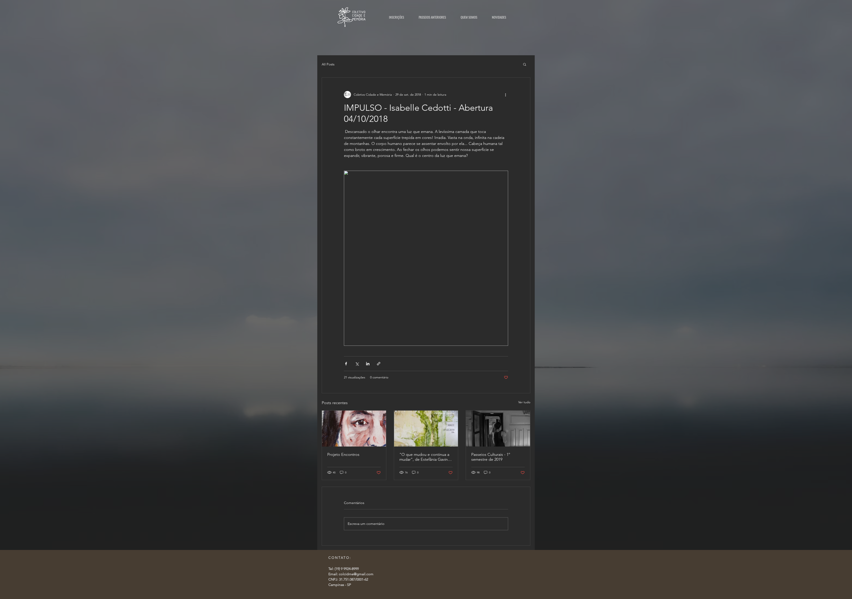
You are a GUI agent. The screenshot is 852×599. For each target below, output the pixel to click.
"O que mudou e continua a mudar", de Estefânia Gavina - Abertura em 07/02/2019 (425, 457)
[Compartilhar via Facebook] (346, 364)
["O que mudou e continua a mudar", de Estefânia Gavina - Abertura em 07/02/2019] (426, 429)
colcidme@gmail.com (356, 574)
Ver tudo (524, 402)
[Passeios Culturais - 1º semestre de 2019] (498, 429)
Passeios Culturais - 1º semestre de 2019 (490, 457)
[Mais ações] (505, 94)
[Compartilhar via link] (379, 364)
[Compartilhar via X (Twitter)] (357, 364)
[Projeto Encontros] (354, 429)
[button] (525, 64)
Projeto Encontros (343, 454)
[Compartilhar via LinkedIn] (368, 364)
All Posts (328, 64)
